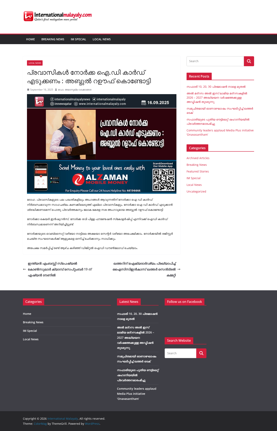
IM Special (78, 39)
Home (30, 39)
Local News (102, 39)
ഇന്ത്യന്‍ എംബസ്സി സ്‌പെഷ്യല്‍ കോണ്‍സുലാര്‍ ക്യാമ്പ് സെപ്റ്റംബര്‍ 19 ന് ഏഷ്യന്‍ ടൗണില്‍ (59, 269)
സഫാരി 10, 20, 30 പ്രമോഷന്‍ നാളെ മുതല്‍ (216, 86)
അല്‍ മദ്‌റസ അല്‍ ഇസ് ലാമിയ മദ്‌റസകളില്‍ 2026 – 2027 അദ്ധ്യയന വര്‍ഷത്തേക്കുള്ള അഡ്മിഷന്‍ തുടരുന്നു (217, 97)
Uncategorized (196, 191)
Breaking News (52, 39)
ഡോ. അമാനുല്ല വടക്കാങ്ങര (74, 89)
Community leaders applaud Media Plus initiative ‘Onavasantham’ (136, 394)
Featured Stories (198, 171)
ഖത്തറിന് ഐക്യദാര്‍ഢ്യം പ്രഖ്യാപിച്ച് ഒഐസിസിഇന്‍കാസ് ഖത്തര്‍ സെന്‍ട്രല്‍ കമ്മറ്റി (144, 269)
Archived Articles (198, 158)
